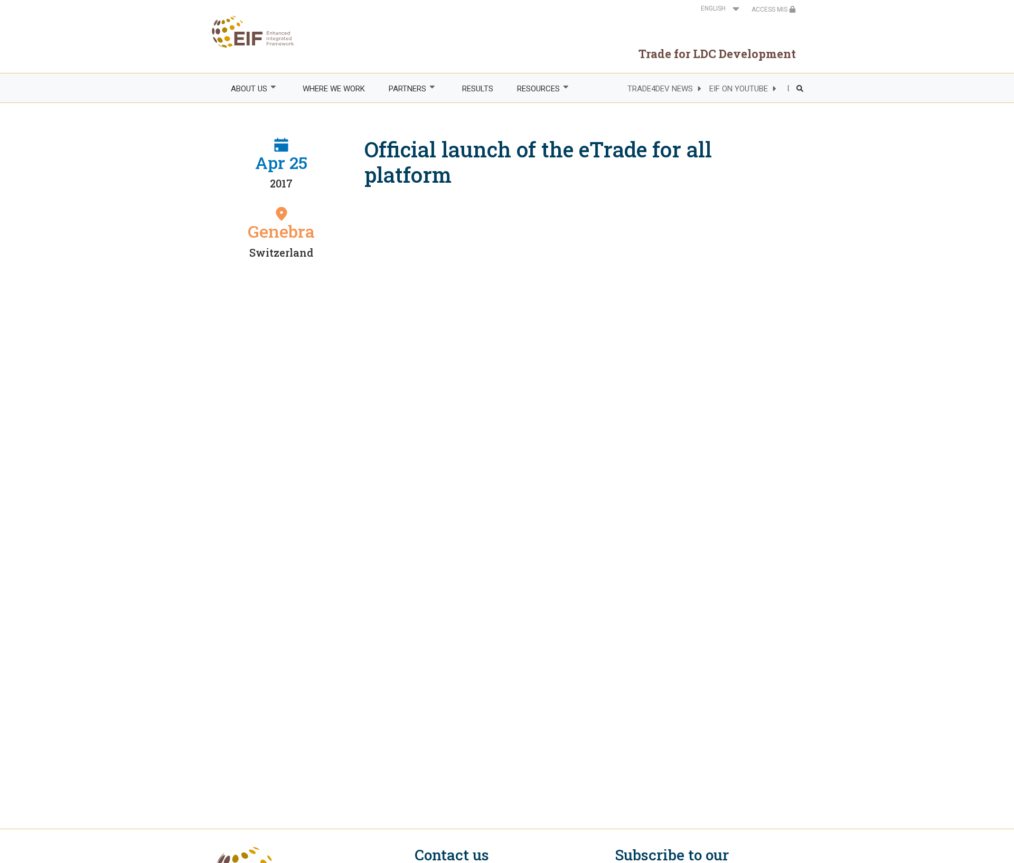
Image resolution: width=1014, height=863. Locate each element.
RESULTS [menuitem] (477, 88)
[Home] (254, 32)
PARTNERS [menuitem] (402, 89)
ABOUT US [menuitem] (243, 89)
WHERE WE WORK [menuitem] (334, 88)
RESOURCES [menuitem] (532, 89)
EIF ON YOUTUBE (738, 88)
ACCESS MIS (770, 9)
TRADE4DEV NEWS (660, 88)
